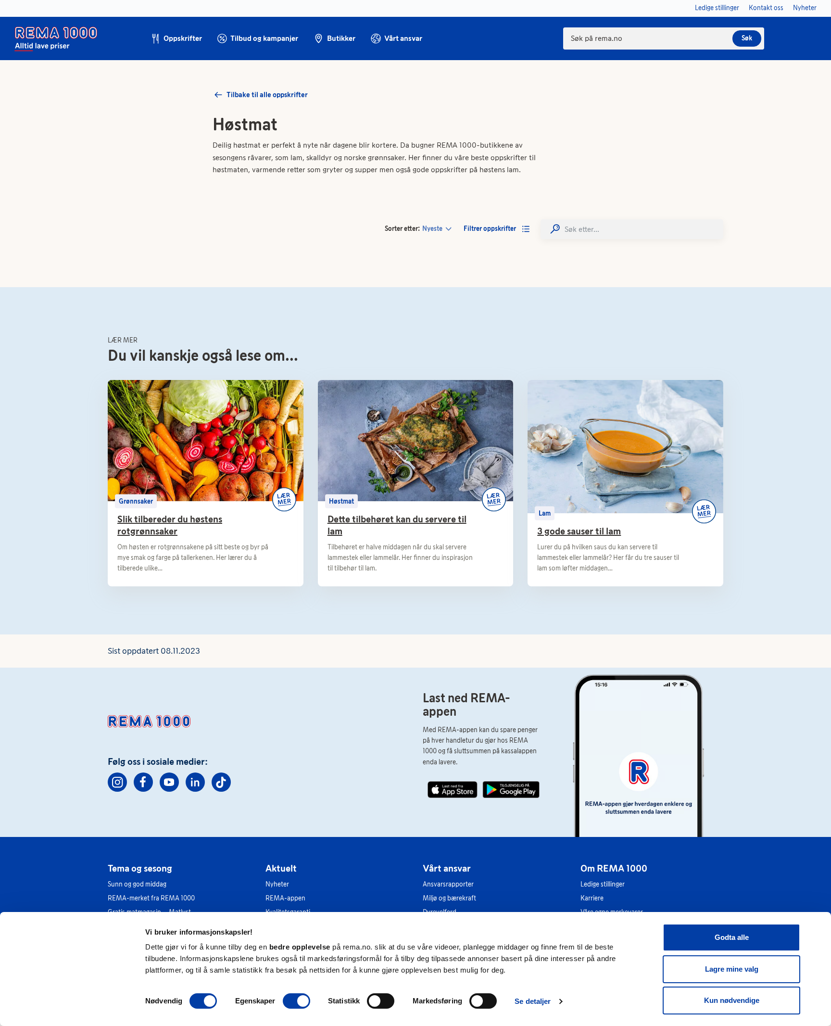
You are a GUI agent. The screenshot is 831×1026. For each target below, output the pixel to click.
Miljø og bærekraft (449, 898)
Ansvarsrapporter (448, 884)
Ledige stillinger (602, 884)
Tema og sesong (140, 868)
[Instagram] (117, 782)
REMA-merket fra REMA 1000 (151, 898)
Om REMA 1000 (613, 868)
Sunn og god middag (137, 884)
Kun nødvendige (731, 1000)
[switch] (296, 1001)
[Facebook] (143, 782)
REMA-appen (285, 898)
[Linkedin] (195, 782)
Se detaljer (533, 1001)
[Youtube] (169, 782)
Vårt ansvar (447, 868)
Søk (747, 38)
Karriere (592, 898)
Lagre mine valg (731, 969)
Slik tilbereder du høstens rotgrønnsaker (169, 525)
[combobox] (664, 38)
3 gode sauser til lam (579, 531)
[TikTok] (221, 782)
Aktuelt (281, 868)
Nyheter (277, 884)
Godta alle (732, 937)
